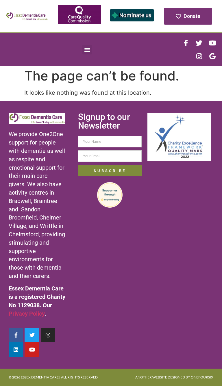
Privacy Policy (27, 313)
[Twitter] (199, 43)
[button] (87, 49)
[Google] (212, 56)
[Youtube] (212, 43)
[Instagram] (199, 56)
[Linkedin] (16, 349)
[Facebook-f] (186, 43)
